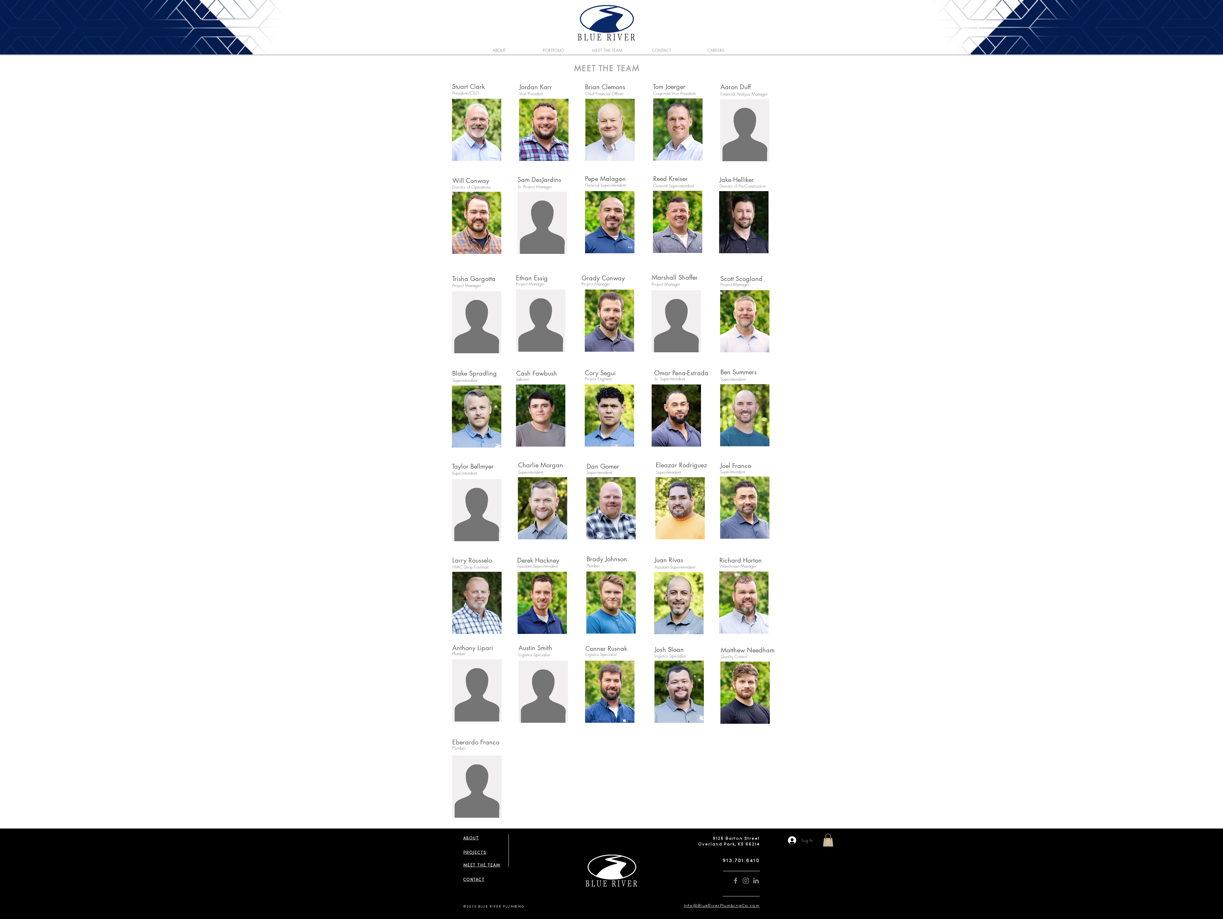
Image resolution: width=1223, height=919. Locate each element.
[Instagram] (746, 881)
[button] (828, 840)
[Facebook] (736, 881)
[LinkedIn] (756, 881)
